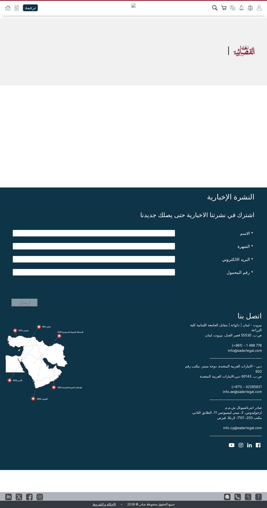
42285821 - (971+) (247, 387)
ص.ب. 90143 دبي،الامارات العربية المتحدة (231, 376)
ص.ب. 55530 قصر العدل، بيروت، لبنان (233, 335)
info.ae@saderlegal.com (242, 392)
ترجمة (30, 7)
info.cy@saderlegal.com (242, 428)
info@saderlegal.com (245, 350)
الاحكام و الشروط (104, 504)
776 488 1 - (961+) (247, 345)
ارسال (24, 302)
